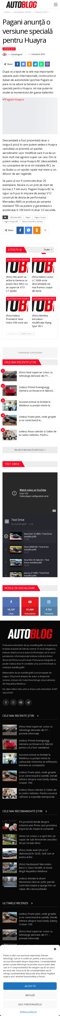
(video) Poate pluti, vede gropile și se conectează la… (37, 418)
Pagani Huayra (40, 217)
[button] (55, 949)
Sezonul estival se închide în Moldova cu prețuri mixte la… (35, 403)
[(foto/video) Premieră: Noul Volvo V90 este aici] (17, 304)
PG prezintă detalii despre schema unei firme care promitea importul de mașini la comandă (38, 825)
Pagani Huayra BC (11, 221)
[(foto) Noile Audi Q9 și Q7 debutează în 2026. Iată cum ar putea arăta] (9, 853)
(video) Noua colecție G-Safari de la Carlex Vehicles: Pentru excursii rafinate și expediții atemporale (38, 793)
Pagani (28, 217)
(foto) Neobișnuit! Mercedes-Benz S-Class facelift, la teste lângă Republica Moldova (35, 867)
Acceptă (30, 986)
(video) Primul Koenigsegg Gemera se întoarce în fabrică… (36, 388)
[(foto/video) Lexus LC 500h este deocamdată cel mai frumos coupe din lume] (43, 265)
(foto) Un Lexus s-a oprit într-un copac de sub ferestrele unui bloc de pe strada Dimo (38, 839)
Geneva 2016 (9, 49)
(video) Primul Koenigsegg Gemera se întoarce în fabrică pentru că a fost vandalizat (36, 744)
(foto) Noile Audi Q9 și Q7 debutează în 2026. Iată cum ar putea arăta (36, 853)
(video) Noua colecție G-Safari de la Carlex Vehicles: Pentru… (37, 433)
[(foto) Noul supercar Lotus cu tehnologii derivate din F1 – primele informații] (9, 376)
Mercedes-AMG (16, 217)
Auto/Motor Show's (18, 259)
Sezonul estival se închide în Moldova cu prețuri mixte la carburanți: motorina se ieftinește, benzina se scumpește (38, 760)
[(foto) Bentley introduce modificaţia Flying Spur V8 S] (43, 304)
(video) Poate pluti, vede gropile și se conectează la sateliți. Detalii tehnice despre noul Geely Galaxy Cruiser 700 (38, 777)
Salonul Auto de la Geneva (32, 221)
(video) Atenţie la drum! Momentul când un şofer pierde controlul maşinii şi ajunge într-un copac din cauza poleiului (37, 883)
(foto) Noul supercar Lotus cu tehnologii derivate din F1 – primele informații (35, 730)
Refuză (30, 995)
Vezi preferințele (30, 1004)
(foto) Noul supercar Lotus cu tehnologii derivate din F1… (35, 374)
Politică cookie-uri (28, 1011)
